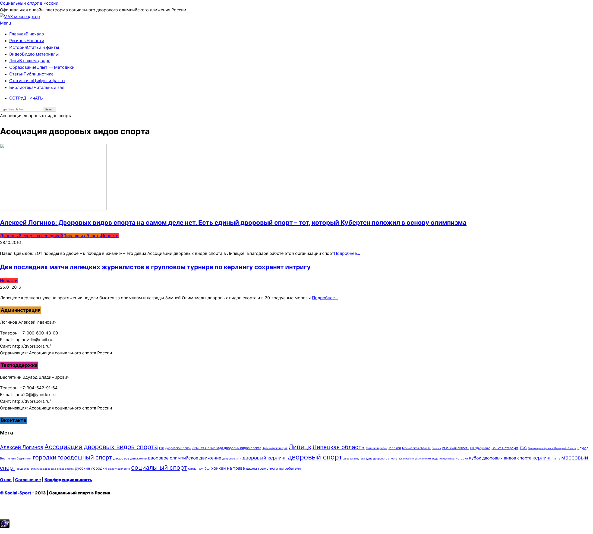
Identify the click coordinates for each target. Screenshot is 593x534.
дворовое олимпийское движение (184, 458)
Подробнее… (347, 253)
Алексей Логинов (21, 447)
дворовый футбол (354, 458)
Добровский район (178, 448)
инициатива (446, 458)
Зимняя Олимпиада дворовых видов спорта (226, 448)
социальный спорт (159, 467)
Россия (436, 448)
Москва (394, 448)
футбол (204, 468)
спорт (193, 468)
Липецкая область (82, 235)
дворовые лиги (231, 458)
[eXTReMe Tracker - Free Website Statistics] (4, 526)
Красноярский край (274, 448)
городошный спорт (84, 457)
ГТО (161, 448)
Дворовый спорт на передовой (31, 235)
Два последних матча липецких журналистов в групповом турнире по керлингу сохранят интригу (155, 267)
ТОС (523, 448)
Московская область (416, 448)
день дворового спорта (381, 458)
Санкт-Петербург (505, 448)
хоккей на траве (228, 468)
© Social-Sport (15, 492)
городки (44, 457)
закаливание (406, 458)
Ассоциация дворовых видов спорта (101, 447)
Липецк (300, 446)
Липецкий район (376, 448)
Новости (110, 235)
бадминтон (24, 458)
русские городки (91, 468)
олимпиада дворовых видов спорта (52, 468)
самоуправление (119, 468)
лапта (556, 458)
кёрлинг (542, 458)
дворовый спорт (315, 457)
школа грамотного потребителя (273, 468)
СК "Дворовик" (480, 448)
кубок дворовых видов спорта (500, 457)
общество (22, 468)
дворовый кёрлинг (265, 458)
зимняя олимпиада (426, 458)
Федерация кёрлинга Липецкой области (552, 448)
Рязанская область (455, 448)
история (462, 458)
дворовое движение (130, 458)
